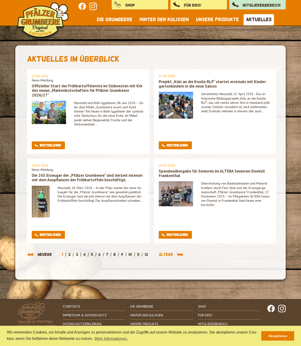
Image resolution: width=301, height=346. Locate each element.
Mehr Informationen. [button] (111, 339)
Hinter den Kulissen (146, 315)
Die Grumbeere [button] (114, 19)
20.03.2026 (40, 165)
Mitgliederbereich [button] (261, 5)
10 (130, 255)
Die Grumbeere (141, 306)
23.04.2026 (167, 76)
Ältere (166, 255)
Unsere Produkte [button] (217, 19)
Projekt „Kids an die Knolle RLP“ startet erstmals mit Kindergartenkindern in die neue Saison (213, 84)
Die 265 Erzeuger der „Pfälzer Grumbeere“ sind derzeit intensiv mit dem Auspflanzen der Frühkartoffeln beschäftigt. (87, 177)
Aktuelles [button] (259, 19)
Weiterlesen (50, 145)
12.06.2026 (40, 76)
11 (138, 255)
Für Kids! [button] (192, 5)
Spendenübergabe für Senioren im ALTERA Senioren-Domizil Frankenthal (212, 173)
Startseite (71, 306)
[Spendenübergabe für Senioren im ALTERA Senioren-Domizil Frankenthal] (176, 193)
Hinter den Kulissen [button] (164, 19)
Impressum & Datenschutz (85, 315)
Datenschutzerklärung (82, 324)
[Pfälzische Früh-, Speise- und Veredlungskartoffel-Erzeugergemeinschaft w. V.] (43, 15)
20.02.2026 (167, 165)
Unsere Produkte (144, 324)
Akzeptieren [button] (277, 336)
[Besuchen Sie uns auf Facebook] (82, 6)
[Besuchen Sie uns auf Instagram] (93, 6)
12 (146, 255)
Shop (130, 5)
